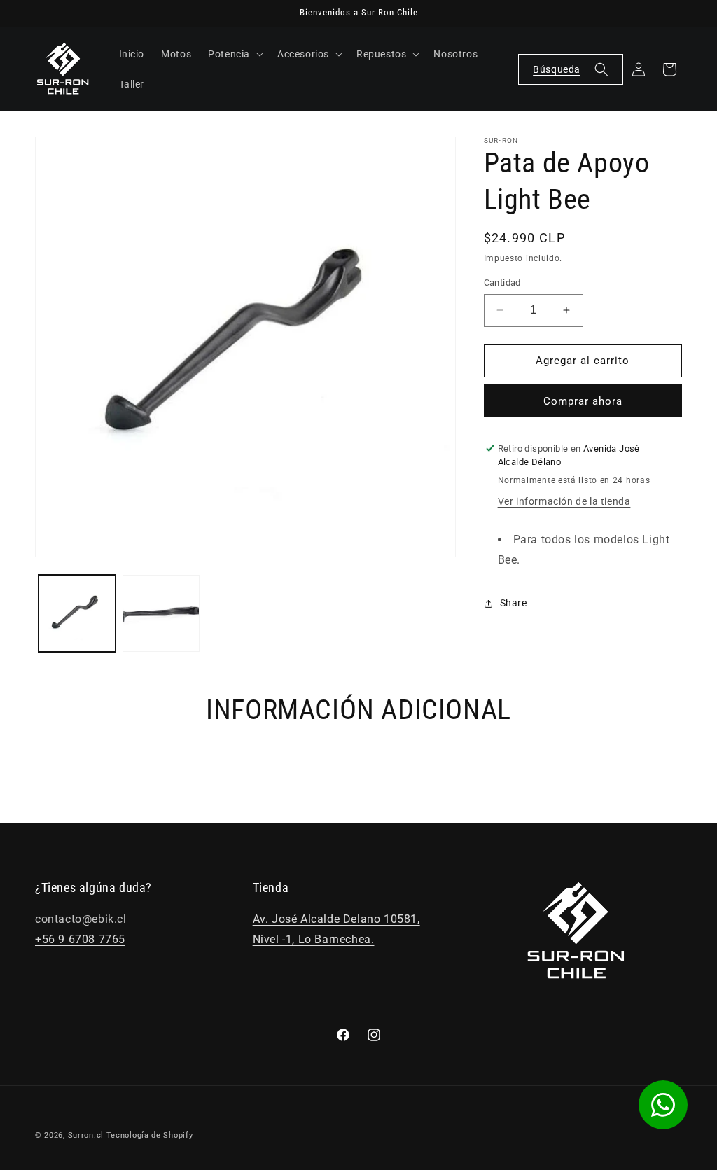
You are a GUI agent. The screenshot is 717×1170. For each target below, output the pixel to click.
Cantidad (502, 282)
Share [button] (513, 602)
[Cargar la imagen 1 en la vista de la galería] (77, 613)
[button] (234, 54)
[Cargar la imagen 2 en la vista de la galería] (161, 613)
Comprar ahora (582, 401)
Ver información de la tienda (564, 501)
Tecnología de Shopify (149, 1135)
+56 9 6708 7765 (80, 939)
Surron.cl (86, 1135)
